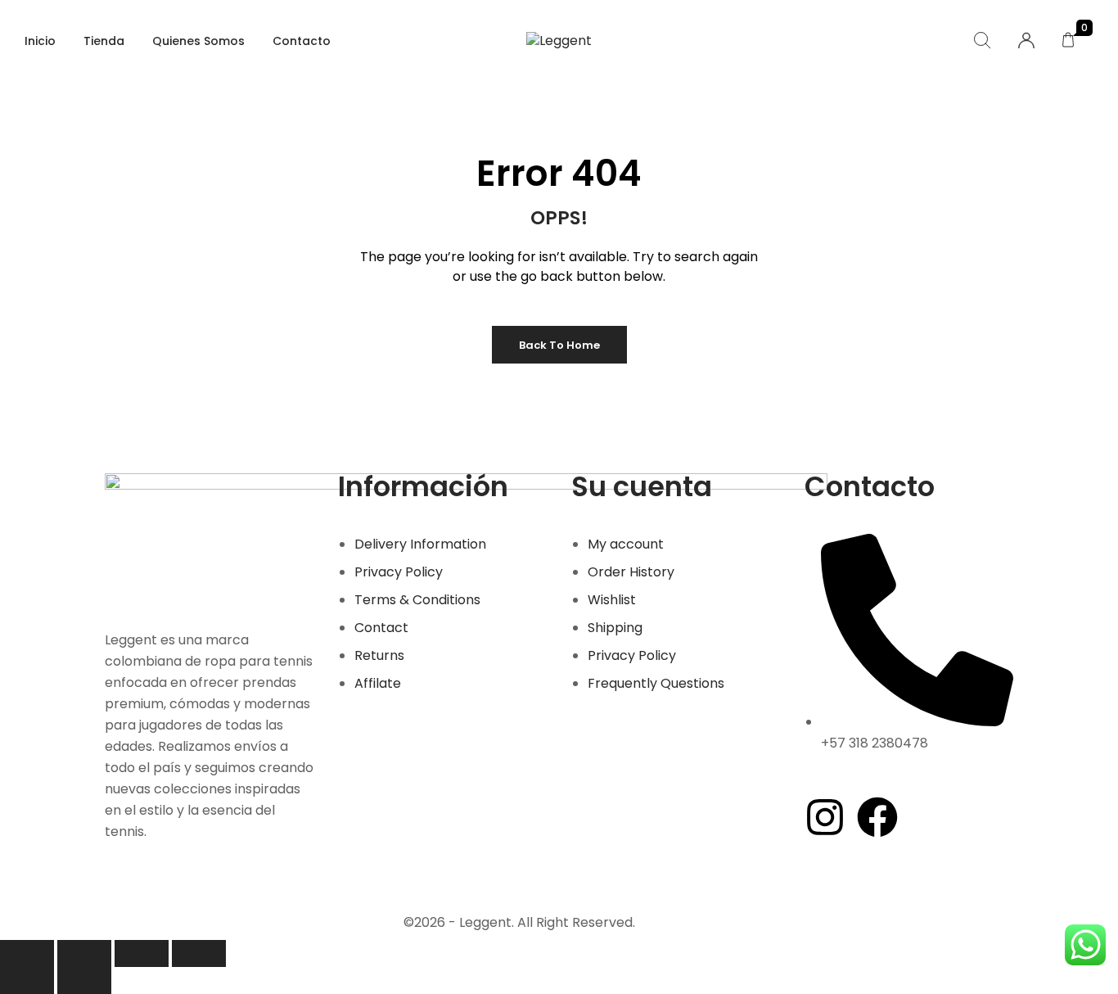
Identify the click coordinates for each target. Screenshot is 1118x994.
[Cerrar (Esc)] (199, 953)
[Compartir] (142, 953)
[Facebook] (877, 817)
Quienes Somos (198, 41)
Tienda (103, 41)
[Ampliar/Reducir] (27, 953)
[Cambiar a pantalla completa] (84, 953)
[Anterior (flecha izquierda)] (27, 980)
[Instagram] (825, 817)
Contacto (302, 41)
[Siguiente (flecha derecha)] (84, 980)
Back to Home (559, 345)
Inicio (40, 41)
